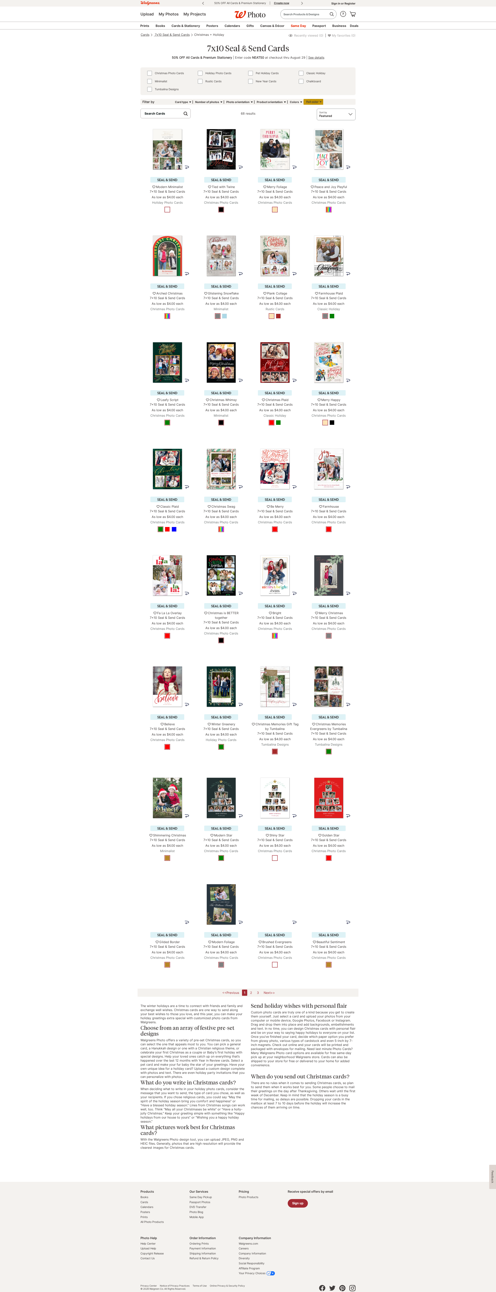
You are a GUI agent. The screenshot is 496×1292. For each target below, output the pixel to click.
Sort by (323, 112)
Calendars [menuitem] (232, 26)
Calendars (146, 1207)
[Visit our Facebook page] (322, 1289)
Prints (144, 1217)
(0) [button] (308, 35)
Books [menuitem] (160, 26)
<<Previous (230, 993)
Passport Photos (199, 1202)
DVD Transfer (197, 1207)
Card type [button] (181, 102)
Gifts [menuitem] (250, 26)
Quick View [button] (167, 221)
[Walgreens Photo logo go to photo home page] (248, 12)
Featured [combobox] (325, 116)
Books (144, 1197)
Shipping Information (202, 1253)
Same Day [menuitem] (298, 26)
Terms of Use (200, 1286)
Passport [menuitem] (319, 26)
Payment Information (202, 1248)
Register (350, 3)
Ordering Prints (199, 1243)
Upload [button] (147, 14)
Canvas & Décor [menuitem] (272, 26)
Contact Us (147, 1258)
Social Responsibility (251, 1263)
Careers (244, 1248)
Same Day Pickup (200, 1197)
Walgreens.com (248, 1243)
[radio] (167, 209)
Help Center (148, 1243)
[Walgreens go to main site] (150, 2)
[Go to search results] (331, 14)
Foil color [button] (312, 101)
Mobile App (196, 1217)
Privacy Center (148, 1286)
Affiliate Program (249, 1268)
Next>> (269, 993)
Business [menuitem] (339, 26)
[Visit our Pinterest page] (342, 1289)
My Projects (194, 14)
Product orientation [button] (270, 102)
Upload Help (148, 1248)
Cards (145, 35)
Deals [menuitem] (354, 26)
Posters (145, 1212)
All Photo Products (152, 1221)
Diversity (244, 1258)
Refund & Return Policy (204, 1258)
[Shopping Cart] (353, 13)
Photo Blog (196, 1212)
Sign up (297, 1203)
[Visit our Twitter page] (332, 1289)
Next (302, 3)
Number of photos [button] (207, 102)
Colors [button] (294, 102)
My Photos (169, 14)
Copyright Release (152, 1253)
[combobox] (308, 14)
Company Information (252, 1253)
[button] (343, 13)
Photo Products (248, 1197)
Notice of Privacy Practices (174, 1286)
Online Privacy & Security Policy (227, 1286)
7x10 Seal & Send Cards (172, 35)
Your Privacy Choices (252, 1273)
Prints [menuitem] (144, 26)
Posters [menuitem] (212, 26)
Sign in (336, 3)
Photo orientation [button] (238, 102)
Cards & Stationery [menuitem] (185, 26)
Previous (203, 3)
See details (316, 57)
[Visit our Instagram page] (352, 1289)
